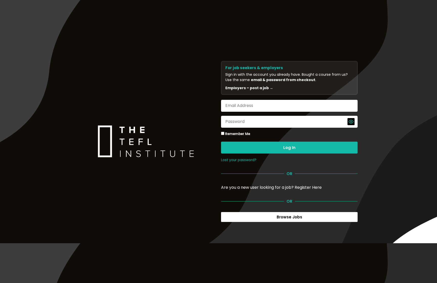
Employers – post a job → (249, 87)
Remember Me (237, 134)
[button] (289, 217)
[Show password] (351, 121)
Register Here (308, 187)
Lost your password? (238, 160)
